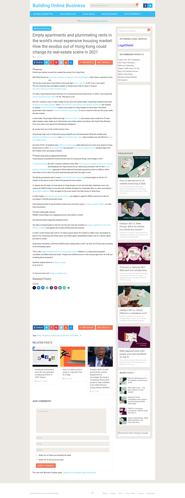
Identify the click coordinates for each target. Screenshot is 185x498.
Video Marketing (68, 14)
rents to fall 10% (79, 83)
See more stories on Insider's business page (49, 89)
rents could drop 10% (73, 118)
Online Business (109, 14)
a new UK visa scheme (49, 108)
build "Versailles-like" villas (71, 137)
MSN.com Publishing (126, 66)
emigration (46, 335)
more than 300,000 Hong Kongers (65, 110)
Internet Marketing (43, 14)
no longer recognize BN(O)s (94, 204)
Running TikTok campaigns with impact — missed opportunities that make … (138, 400)
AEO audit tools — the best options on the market (136, 390)
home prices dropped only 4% (84, 148)
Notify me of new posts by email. (51, 460)
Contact (112, 493)
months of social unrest (67, 145)
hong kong (55, 335)
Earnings (141, 493)
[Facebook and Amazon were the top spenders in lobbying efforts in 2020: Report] (45, 357)
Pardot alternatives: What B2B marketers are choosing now (138, 420)
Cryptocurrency (132, 14)
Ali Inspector (123, 80)
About (105, 493)
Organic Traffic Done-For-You (128, 68)
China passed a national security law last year (96, 164)
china (39, 335)
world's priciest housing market (44, 97)
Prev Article (87, 62)
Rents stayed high (56, 148)
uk (80, 335)
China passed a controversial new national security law (80, 105)
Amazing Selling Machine (127, 77)
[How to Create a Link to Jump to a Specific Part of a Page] (72, 357)
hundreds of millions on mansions (45, 137)
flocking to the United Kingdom (44, 105)
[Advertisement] (73, 308)
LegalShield (125, 45)
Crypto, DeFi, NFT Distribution (129, 60)
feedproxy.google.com (58, 273)
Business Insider (59, 262)
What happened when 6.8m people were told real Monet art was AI (133, 354)
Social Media (88, 14)
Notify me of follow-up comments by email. (55, 455)
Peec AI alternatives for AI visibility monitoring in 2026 (138, 380)
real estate (74, 335)
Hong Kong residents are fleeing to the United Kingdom (69, 77)
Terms (120, 493)
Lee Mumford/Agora (40, 164)
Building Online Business (59, 5)
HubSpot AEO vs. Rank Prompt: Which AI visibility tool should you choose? (132, 226)
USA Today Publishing (126, 63)
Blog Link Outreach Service (128, 71)
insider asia (64, 335)
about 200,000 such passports (72, 177)
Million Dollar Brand (125, 74)
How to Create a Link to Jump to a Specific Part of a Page (72, 372)
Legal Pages (151, 493)
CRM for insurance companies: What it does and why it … (138, 410)
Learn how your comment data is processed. (79, 473)
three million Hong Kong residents (57, 196)
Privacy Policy (130, 493)
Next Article (103, 62)
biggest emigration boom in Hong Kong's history (59, 252)
